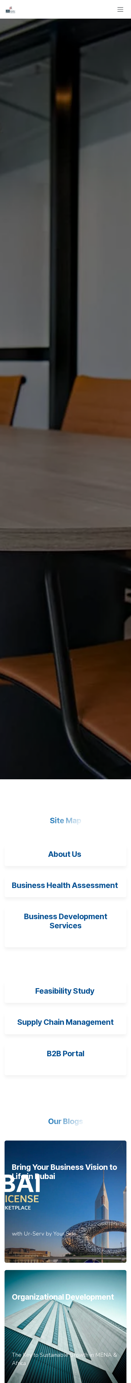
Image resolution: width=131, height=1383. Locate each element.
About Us (64, 854)
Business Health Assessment (65, 885)
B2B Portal (65, 1053)
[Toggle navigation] (120, 9)
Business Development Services (65, 921)
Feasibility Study (65, 990)
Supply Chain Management (65, 1022)
